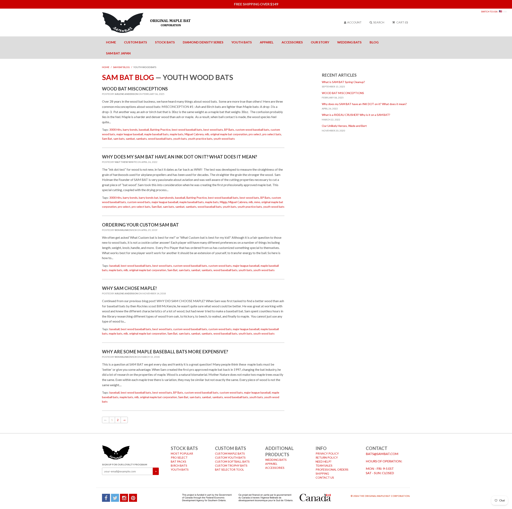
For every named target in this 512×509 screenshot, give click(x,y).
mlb (207, 134)
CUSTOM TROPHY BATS (231, 465)
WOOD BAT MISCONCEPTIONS (135, 88)
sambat (130, 138)
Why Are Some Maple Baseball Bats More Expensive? (165, 351)
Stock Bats (165, 42)
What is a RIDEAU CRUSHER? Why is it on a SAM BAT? (356, 114)
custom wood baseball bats (252, 129)
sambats (141, 138)
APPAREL (271, 463)
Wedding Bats (349, 42)
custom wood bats (138, 202)
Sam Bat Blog (121, 67)
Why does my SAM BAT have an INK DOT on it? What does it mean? (179, 156)
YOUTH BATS (180, 469)
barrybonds (167, 197)
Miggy (223, 202)
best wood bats (213, 129)
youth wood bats (224, 138)
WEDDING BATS (276, 459)
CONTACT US (325, 477)
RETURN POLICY (327, 457)
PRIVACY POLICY (327, 453)
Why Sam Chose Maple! (129, 288)
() (402, 22)
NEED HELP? (323, 461)
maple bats (176, 134)
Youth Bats (241, 42)
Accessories (292, 42)
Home (111, 42)
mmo (257, 202)
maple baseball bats (156, 134)
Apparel (267, 42)
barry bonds (130, 129)
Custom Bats (135, 42)
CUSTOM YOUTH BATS (230, 457)
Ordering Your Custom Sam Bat (140, 224)
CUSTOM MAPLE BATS (230, 453)
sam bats (119, 138)
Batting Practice (160, 129)
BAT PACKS (178, 461)
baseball (144, 129)
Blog (374, 42)
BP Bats (229, 129)
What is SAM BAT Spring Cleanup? (343, 82)
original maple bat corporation (228, 134)
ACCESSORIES (274, 467)
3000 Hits (115, 129)
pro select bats (271, 134)
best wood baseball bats (187, 129)
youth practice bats (200, 138)
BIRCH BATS (179, 465)
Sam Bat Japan (118, 53)
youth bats (180, 138)
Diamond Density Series (203, 42)
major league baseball (129, 134)
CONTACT (376, 448)
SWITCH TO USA (489, 11)
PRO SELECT (179, 457)
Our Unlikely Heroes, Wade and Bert (344, 125)
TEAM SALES (324, 465)
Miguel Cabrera (194, 134)
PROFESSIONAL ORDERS (332, 469)
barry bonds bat (148, 197)
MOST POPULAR (182, 453)
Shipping (322, 473)
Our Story (320, 42)
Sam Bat (107, 138)
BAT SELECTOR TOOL (229, 469)
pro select (255, 134)
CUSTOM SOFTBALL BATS (232, 461)
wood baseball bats (160, 138)
